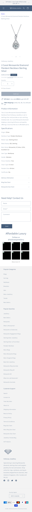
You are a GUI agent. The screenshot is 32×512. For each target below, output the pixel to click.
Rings (5, 274)
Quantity (3, 80)
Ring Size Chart (8, 425)
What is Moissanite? (9, 325)
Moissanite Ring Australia (11, 366)
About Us (6, 405)
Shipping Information (10, 409)
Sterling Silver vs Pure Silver (12, 342)
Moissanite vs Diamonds (10, 329)
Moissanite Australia (9, 382)
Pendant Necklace (9, 346)
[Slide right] (20, 57)
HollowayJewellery (13, 508)
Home (3, 14)
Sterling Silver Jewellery (10, 338)
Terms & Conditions (9, 421)
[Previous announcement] (3, 3)
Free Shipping (10, 77)
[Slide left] (12, 57)
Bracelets (6, 286)
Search (5, 393)
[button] (4, 8)
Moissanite (7, 321)
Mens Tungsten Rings (10, 358)
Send (6, 226)
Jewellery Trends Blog (10, 438)
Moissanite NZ (8, 374)
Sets (5, 290)
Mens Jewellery (8, 294)
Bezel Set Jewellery (9, 362)
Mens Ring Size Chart (9, 429)
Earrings (6, 278)
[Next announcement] (29, 3)
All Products (7, 442)
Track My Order (8, 401)
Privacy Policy (7, 417)
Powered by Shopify (22, 508)
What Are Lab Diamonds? (11, 378)
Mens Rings (7, 350)
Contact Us (7, 397)
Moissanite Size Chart (10, 433)
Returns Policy (8, 413)
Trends (5, 298)
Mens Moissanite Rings (10, 354)
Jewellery (6, 313)
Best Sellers (7, 302)
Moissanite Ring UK (9, 370)
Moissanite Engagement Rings (12, 334)
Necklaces (6, 282)
